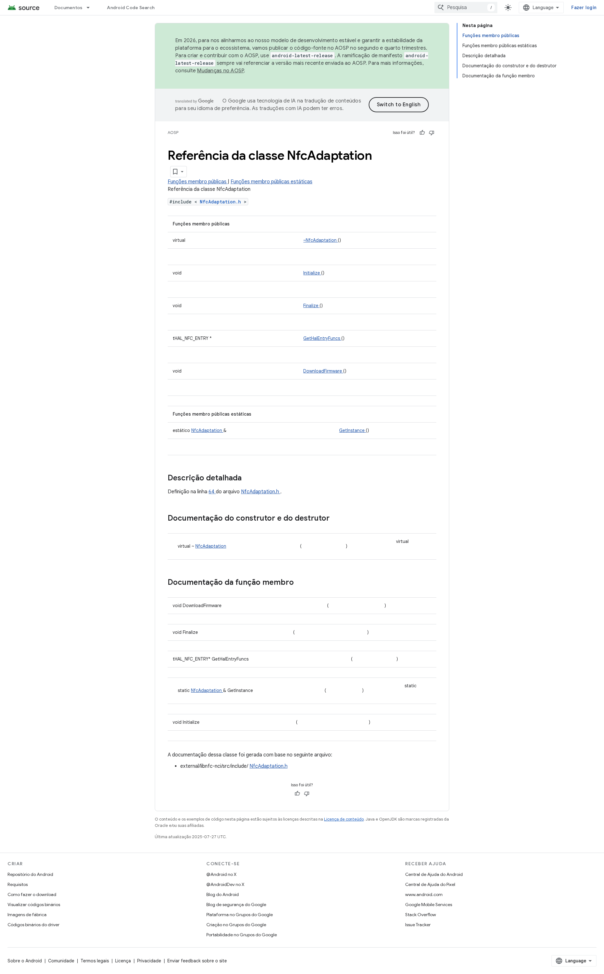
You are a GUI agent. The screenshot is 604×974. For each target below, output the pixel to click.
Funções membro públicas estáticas (271, 182)
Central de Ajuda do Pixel (430, 884)
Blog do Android (222, 894)
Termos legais (95, 960)
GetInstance (352, 430)
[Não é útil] (431, 132)
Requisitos (18, 884)
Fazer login (583, 7)
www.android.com (424, 894)
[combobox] (465, 7)
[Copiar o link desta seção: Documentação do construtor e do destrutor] (338, 519)
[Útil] (422, 132)
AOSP (173, 132)
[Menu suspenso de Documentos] (90, 7)
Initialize (312, 273)
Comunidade (61, 960)
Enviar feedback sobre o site (197, 960)
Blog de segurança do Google (236, 904)
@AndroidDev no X (225, 884)
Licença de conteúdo (344, 819)
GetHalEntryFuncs (322, 338)
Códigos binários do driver (33, 924)
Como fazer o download (32, 894)
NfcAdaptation (207, 430)
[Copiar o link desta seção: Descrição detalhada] (249, 478)
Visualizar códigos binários (34, 904)
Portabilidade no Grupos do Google (241, 935)
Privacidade (149, 960)
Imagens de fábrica (27, 914)
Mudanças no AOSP (220, 71)
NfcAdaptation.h (222, 202)
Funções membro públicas (198, 182)
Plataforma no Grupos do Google (239, 914)
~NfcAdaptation (320, 240)
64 (212, 492)
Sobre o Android (25, 960)
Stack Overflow (420, 914)
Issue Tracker (418, 924)
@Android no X (221, 874)
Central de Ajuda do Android (434, 874)
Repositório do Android (30, 874)
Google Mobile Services (428, 904)
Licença (123, 960)
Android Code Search (130, 7)
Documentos (68, 7)
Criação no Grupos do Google (236, 924)
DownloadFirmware (323, 371)
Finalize (311, 305)
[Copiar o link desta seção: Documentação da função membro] (302, 583)
